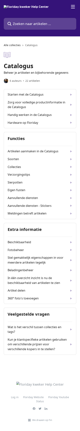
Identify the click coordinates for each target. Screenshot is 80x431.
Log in (15, 397)
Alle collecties (12, 45)
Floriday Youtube (58, 397)
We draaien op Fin (42, 420)
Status (40, 401)
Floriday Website (33, 397)
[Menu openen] (73, 6)
